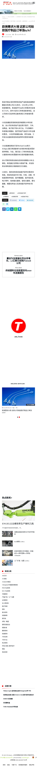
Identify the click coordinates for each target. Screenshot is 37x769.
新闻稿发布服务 (23, 765)
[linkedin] (12, 209)
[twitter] (8, 209)
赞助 (3, 649)
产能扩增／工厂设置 (8, 597)
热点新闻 (4, 643)
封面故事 (4, 615)
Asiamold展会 (6, 582)
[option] (18, 400)
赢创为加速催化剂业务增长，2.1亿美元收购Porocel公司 (18, 259)
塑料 (3, 609)
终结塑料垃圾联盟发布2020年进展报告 (18, 270)
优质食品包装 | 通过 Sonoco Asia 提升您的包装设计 (18, 695)
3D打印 (4, 575)
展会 (8, 765)
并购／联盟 (5, 621)
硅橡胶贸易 (15, 196)
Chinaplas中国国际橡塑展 (10, 585)
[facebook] (4, 209)
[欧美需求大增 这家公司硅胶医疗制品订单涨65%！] (18, 396)
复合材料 (18, 21)
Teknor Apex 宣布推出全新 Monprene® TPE (17, 691)
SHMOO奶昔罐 (8, 699)
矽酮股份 (6, 196)
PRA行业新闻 (11, 16)
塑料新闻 (12, 193)
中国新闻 (4, 594)
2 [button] (19, 417)
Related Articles (18, 383)
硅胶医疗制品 (25, 196)
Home (3, 16)
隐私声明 (31, 765)
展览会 (4, 618)
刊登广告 (14, 765)
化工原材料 (5, 603)
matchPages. (26, 757)
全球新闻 (4, 600)
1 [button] (17, 417)
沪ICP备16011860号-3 (6, 757)
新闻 (4, 765)
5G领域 (4, 578)
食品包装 (4, 652)
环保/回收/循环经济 (8, 646)
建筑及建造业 (6, 624)
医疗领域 (12, 21)
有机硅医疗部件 (22, 193)
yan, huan (8, 34)
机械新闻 (4, 633)
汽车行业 (4, 640)
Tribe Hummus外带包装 (10, 706)
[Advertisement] (18, 79)
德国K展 (4, 627)
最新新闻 (24, 21)
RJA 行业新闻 (6, 591)
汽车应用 (4, 636)
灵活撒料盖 (6, 702)
